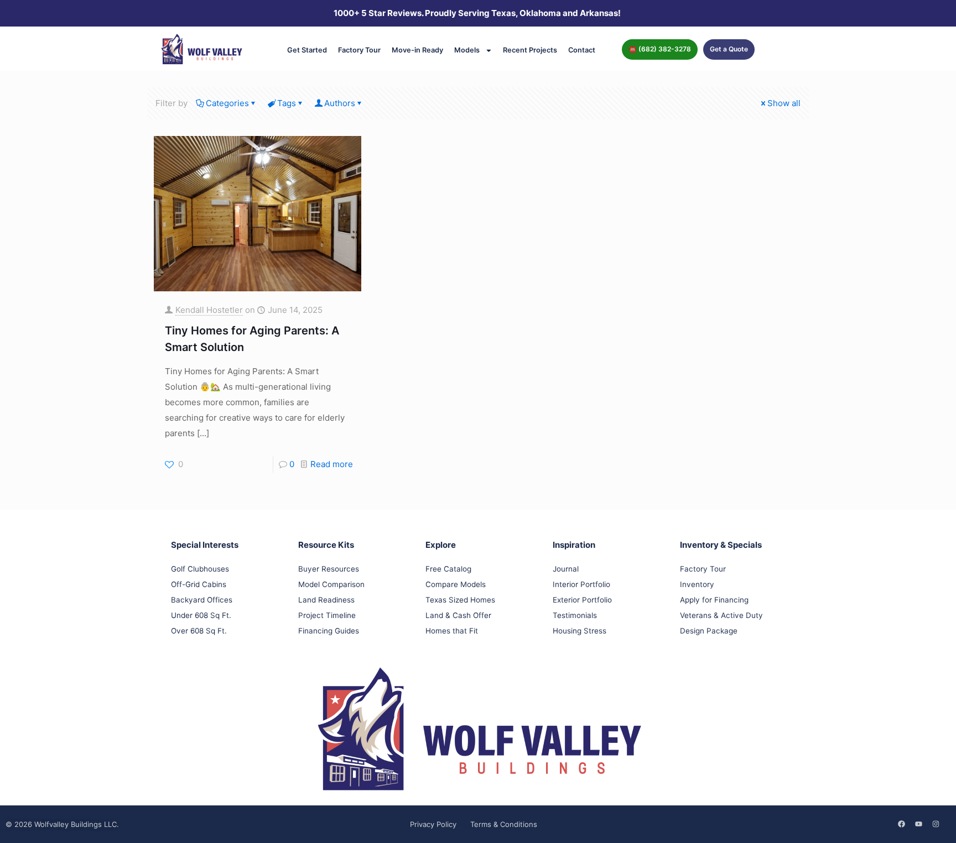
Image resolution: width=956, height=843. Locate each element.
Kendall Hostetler (209, 310)
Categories (227, 103)
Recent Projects (530, 50)
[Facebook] (901, 823)
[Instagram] (935, 823)
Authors (339, 103)
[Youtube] (918, 823)
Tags (286, 103)
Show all (784, 103)
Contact (581, 50)
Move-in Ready (417, 50)
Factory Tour (359, 50)
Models (467, 50)
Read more (331, 464)
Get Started (307, 50)
